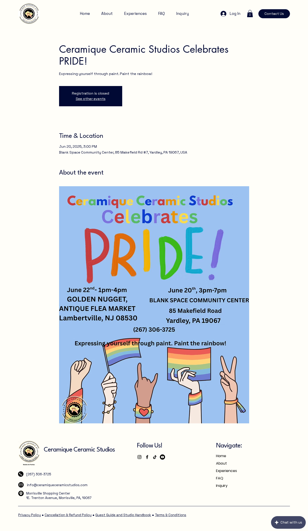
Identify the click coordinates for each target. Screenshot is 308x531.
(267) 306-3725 (38, 474)
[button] (135, 13)
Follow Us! (149, 446)
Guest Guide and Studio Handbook (123, 515)
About (221, 463)
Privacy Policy (29, 515)
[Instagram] (139, 457)
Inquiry (222, 485)
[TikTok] (154, 457)
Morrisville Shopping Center (48, 493)
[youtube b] (162, 457)
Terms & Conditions (170, 515)
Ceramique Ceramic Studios (79, 450)
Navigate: (229, 446)
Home (221, 455)
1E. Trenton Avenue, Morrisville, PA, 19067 (59, 498)
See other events (91, 98)
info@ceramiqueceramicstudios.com (57, 485)
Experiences (226, 470)
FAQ (219, 478)
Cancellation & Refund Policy (68, 515)
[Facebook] (147, 457)
